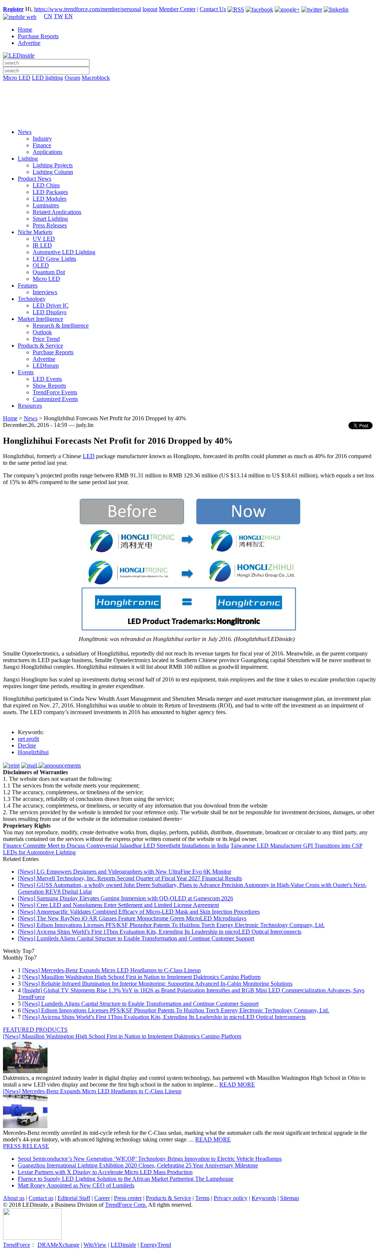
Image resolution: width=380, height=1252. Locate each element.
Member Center (177, 9)
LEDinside (123, 1245)
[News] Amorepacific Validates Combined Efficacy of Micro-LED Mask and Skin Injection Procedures (139, 911)
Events (26, 372)
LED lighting (47, 78)
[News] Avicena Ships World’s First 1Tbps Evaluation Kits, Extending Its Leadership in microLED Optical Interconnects (159, 932)
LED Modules (49, 198)
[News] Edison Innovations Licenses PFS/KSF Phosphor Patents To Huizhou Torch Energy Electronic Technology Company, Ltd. (171, 925)
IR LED (42, 245)
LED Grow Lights (54, 259)
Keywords (264, 1198)
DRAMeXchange (58, 1245)
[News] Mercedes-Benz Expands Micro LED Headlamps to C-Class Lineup (111, 970)
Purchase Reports (38, 36)
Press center (128, 1198)
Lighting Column (53, 172)
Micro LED (16, 78)
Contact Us (213, 9)
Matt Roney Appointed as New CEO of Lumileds (76, 1185)
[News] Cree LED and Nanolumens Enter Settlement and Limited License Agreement (118, 905)
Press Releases (50, 225)
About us (13, 1198)
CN (48, 16)
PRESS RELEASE (26, 1146)
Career (102, 1198)
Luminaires (46, 205)
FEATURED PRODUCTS (35, 1029)
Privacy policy (231, 1198)
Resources (30, 405)
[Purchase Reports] (190, 86)
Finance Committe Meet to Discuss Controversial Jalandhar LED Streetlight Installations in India (116, 845)
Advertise (29, 43)
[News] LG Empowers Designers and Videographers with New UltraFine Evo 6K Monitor (124, 871)
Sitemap (289, 1198)
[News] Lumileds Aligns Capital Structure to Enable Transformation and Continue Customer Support (136, 938)
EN (69, 16)
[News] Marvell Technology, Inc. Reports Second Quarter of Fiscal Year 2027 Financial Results (130, 878)
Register (13, 9)
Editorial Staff (74, 1198)
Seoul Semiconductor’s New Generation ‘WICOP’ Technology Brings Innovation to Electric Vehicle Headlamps (150, 1159)
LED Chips (46, 185)
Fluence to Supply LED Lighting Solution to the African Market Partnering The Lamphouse (125, 1179)
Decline (27, 745)
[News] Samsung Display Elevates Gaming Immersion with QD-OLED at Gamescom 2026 (125, 898)
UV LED (44, 239)
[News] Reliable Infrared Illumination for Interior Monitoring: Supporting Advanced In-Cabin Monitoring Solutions (157, 983)
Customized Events (55, 399)
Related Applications (57, 212)
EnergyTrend (155, 1245)
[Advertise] (190, 97)
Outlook (42, 332)
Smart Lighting (50, 219)
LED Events (47, 379)
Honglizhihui (33, 752)
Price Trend (46, 339)
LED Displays (49, 312)
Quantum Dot (49, 272)
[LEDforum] (190, 117)
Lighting (28, 158)
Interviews (45, 292)
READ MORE (237, 1084)
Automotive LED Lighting (64, 252)
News (25, 132)
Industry (42, 138)
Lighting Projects (53, 165)
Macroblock (96, 78)
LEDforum (46, 365)
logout (149, 9)
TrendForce (16, 1245)
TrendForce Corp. (126, 1205)
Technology (32, 299)
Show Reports (49, 385)
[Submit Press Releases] (190, 107)
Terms (202, 1198)
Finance (42, 145)
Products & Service (40, 345)
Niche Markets (35, 232)
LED (89, 456)
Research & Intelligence (61, 325)
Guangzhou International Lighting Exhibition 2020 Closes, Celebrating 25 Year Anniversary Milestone (138, 1165)
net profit (28, 739)
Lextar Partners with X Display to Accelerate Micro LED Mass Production (105, 1172)
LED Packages (50, 192)
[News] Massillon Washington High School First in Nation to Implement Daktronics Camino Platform (141, 977)
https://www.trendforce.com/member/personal (87, 9)
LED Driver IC (51, 305)
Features (27, 285)
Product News (34, 178)
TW (58, 16)
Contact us (41, 1198)
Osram (72, 78)
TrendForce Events (55, 392)
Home (25, 29)
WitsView (95, 1245)
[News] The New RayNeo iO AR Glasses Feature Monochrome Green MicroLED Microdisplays (132, 918)
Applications (47, 152)
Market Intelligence (40, 319)
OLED (41, 265)
